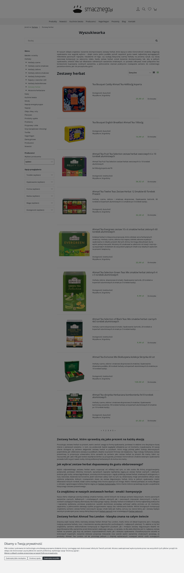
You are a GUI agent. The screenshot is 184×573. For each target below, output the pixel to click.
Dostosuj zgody (35, 558)
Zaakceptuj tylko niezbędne (16, 558)
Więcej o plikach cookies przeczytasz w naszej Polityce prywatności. (31, 553)
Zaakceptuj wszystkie (51, 558)
